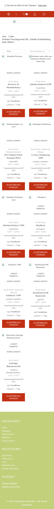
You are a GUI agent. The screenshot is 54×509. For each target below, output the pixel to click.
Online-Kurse (8, 434)
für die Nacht (13, 81)
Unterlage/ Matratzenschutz (14, 364)
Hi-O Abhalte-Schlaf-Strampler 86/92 (13, 156)
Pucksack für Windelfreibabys (14, 85)
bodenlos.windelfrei (40, 162)
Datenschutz (7, 458)
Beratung (6, 431)
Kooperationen (8, 441)
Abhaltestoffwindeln (13, 152)
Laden (11, 36)
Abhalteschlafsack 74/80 (13, 225)
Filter (9, 51)
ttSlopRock (40, 225)
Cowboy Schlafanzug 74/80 (40, 156)
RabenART (13, 162)
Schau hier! (42, 5)
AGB (4, 462)
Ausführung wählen (13, 113)
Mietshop (6, 437)
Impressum (7, 455)
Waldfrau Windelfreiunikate (13, 371)
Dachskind (40, 229)
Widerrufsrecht (8, 465)
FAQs (4, 428)
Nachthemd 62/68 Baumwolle (40, 294)
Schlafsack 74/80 (13, 295)
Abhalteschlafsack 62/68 (40, 84)
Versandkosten (15, 101)
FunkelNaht (40, 88)
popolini (40, 299)
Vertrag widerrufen (10, 468)
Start (4, 36)
